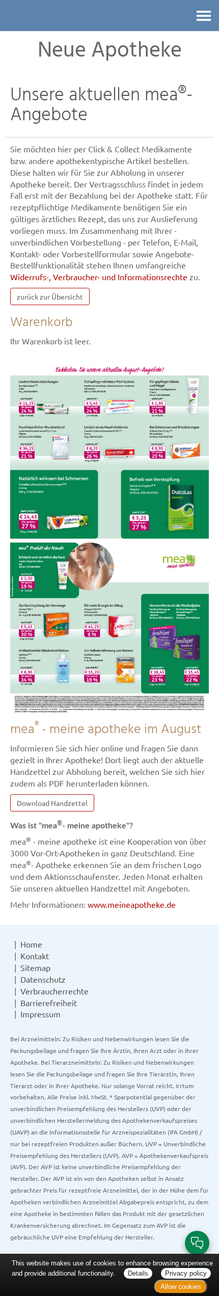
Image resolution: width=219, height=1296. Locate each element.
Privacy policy (186, 1273)
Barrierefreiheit (48, 1002)
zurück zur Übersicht (50, 296)
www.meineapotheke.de (132, 904)
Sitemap (35, 967)
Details (138, 1273)
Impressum (40, 1014)
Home (31, 944)
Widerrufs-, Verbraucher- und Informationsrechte (98, 277)
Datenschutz (43, 979)
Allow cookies (180, 1286)
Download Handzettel (52, 802)
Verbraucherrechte (54, 991)
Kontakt (34, 956)
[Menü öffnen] (203, 15)
